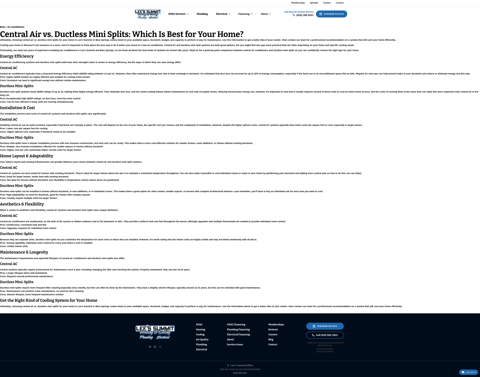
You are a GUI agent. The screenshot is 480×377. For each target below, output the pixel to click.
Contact (340, 2)
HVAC (199, 324)
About (264, 13)
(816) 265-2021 (240, 373)
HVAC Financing (236, 324)
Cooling (200, 334)
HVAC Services (177, 13)
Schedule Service (333, 14)
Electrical (221, 13)
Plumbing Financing (238, 329)
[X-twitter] (160, 347)
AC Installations (15, 27)
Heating (200, 329)
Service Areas (235, 344)
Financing (244, 13)
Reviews (273, 329)
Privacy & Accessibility (325, 349)
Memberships (298, 2)
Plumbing (202, 13)
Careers (327, 2)
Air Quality (202, 339)
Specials (314, 2)
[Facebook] (150, 347)
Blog (2, 27)
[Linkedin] (155, 347)
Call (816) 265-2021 (327, 335)
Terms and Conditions (325, 351)
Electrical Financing (238, 334)
